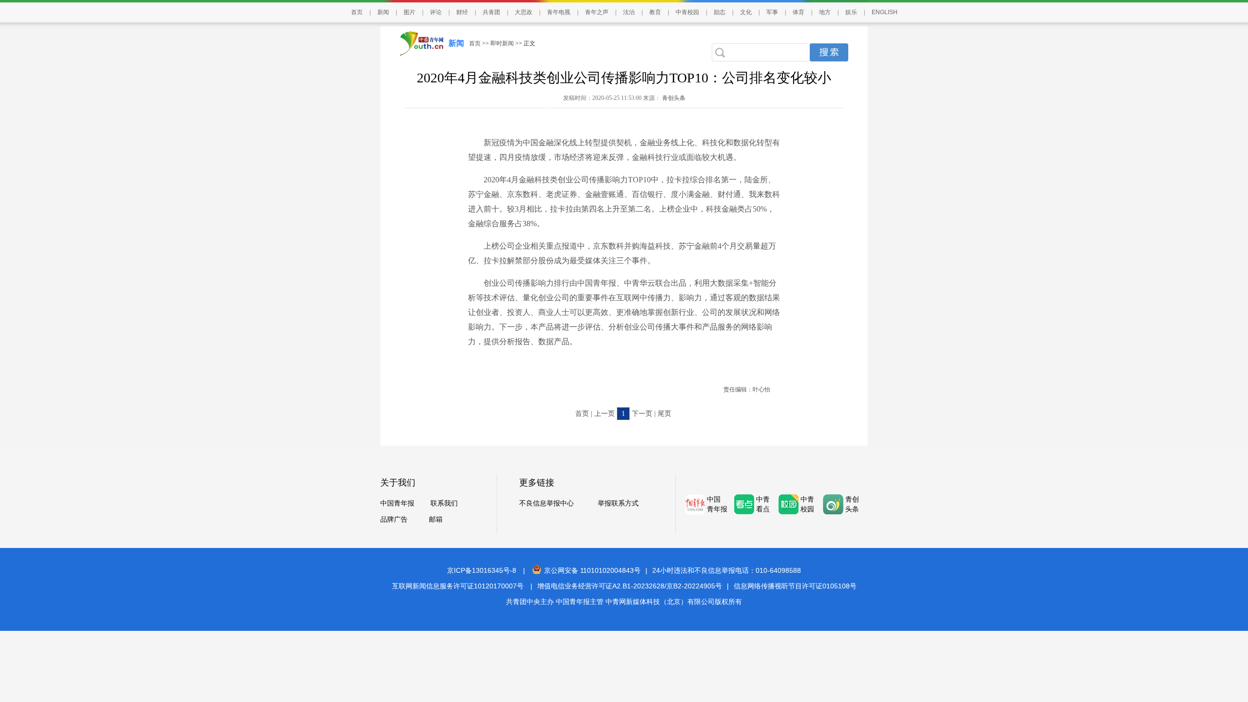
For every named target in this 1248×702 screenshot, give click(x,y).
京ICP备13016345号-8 (481, 570)
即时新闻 (502, 43)
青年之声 (596, 12)
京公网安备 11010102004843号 (592, 570)
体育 (798, 12)
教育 (655, 12)
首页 (357, 12)
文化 (746, 12)
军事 (772, 12)
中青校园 (687, 12)
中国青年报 (397, 503)
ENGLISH (884, 12)
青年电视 (558, 12)
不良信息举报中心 (546, 503)
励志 (719, 12)
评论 (436, 12)
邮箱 (436, 519)
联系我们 (444, 503)
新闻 (383, 12)
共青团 (491, 12)
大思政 (523, 12)
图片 (409, 12)
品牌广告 (394, 519)
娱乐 (851, 12)
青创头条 (673, 98)
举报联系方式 (618, 503)
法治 (629, 12)
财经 (462, 12)
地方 (825, 12)
